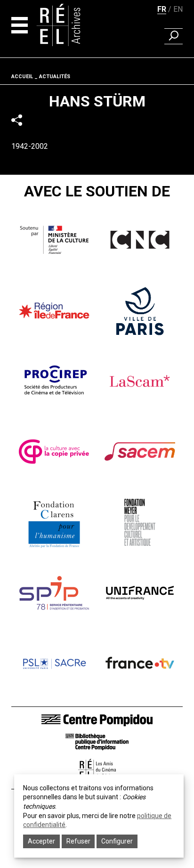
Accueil (22, 76)
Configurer (117, 841)
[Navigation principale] (19, 25)
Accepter (41, 841)
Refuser (78, 841)
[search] (173, 36)
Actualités (54, 76)
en (178, 9)
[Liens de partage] (16, 120)
